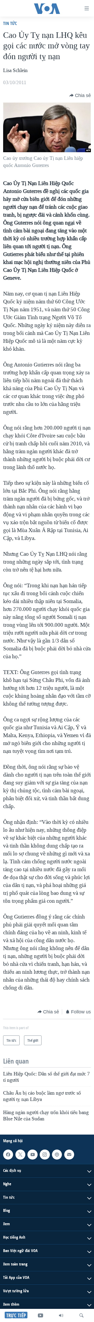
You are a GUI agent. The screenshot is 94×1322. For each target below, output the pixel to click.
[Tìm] (81, 1315)
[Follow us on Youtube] (32, 1155)
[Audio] (61, 1315)
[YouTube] (40, 1315)
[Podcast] (57, 1155)
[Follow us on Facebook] (8, 1155)
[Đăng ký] (69, 1155)
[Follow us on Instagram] (45, 1155)
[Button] (80, 95)
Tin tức (10, 23)
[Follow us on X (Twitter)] (20, 1155)
